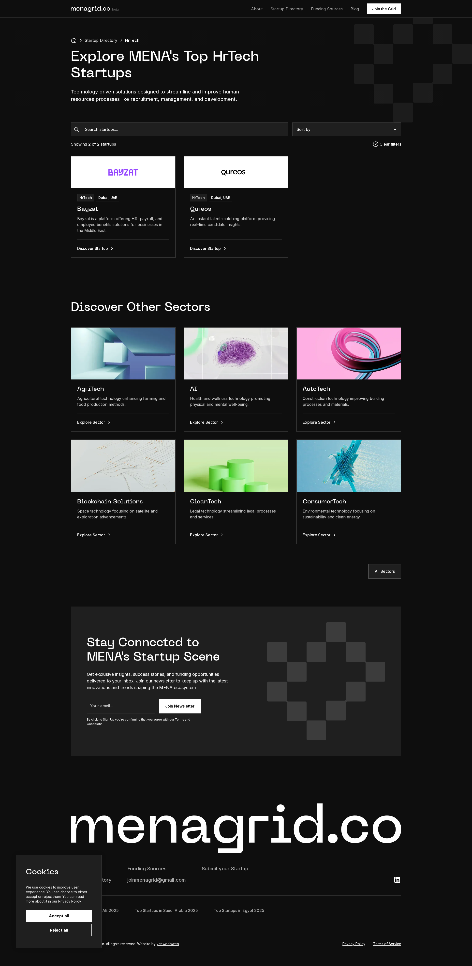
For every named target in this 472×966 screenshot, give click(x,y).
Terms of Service (387, 944)
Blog (355, 8)
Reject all (59, 930)
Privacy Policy (353, 944)
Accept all (59, 915)
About (257, 8)
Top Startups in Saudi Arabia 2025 (166, 910)
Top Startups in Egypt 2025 (239, 910)
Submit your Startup (225, 869)
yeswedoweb (168, 944)
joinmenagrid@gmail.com (156, 880)
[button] (346, 129)
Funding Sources (327, 8)
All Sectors (385, 571)
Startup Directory (286, 8)
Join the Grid (384, 8)
